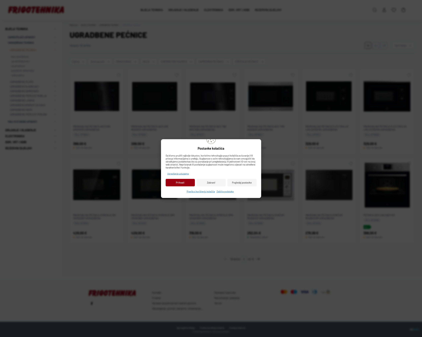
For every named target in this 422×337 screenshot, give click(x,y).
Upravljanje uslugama (178, 173)
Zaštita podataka (225, 191)
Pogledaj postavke (242, 182)
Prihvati (180, 182)
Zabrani (211, 182)
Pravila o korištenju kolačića (201, 191)
